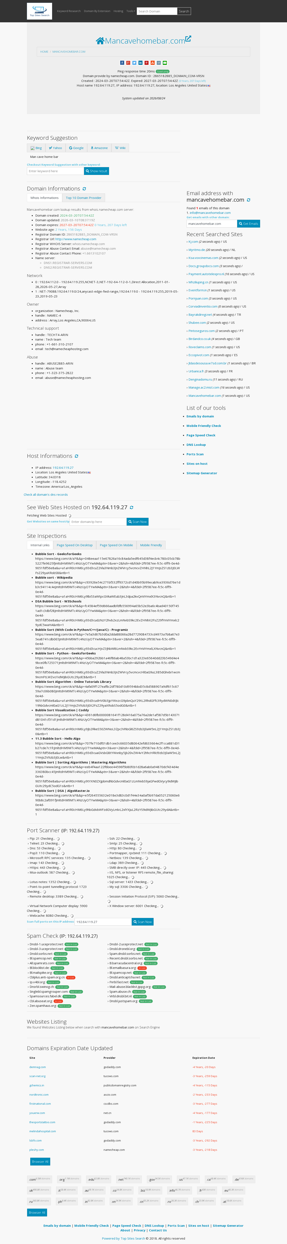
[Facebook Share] (122, 62)
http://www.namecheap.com (75, 239)
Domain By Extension (97, 11)
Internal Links (40, 545)
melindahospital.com (42, 1131)
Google (78, 148)
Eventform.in (197, 290)
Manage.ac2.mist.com (203, 387)
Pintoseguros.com (201, 331)
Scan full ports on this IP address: (51, 921)
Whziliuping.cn (198, 282)
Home (44, 51)
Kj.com (193, 241)
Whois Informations (44, 198)
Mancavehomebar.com (69, 51)
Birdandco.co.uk (199, 339)
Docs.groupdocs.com (203, 266)
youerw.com (37, 1113)
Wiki (122, 148)
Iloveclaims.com (199, 347)
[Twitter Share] (134, 62)
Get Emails (250, 223)
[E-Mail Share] (164, 62)
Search (184, 11)
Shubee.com (197, 322)
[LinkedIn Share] (140, 62)
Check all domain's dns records (46, 494)
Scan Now (139, 521)
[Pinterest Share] (146, 62)
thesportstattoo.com (42, 1122)
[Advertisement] (103, 412)
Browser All (40, 1161)
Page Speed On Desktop (75, 545)
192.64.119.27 (63, 467)
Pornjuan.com (198, 298)
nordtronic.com (39, 1094)
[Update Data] (83, 188)
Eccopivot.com (198, 355)
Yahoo (57, 148)
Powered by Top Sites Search (123, 1238)
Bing (38, 148)
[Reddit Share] (158, 62)
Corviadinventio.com (202, 306)
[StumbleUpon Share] (152, 62)
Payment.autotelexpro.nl (206, 274)
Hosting (118, 11)
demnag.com (37, 1067)
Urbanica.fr (196, 371)
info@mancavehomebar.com (210, 212)
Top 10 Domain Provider (83, 198)
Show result (98, 171)
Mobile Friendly (151, 545)
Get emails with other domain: (208, 217)
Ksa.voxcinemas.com (203, 258)
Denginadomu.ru (200, 379)
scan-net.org (37, 1076)
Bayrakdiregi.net (200, 314)
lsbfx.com (35, 1140)
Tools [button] (129, 11)
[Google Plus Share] (128, 62)
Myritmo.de (196, 250)
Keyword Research (69, 11)
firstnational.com (40, 1103)
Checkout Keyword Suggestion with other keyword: (64, 164)
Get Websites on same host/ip (48, 521)
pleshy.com (36, 1150)
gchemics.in (36, 1085)
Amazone (100, 148)
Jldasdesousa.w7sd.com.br (207, 363)
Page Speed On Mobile (116, 545)
